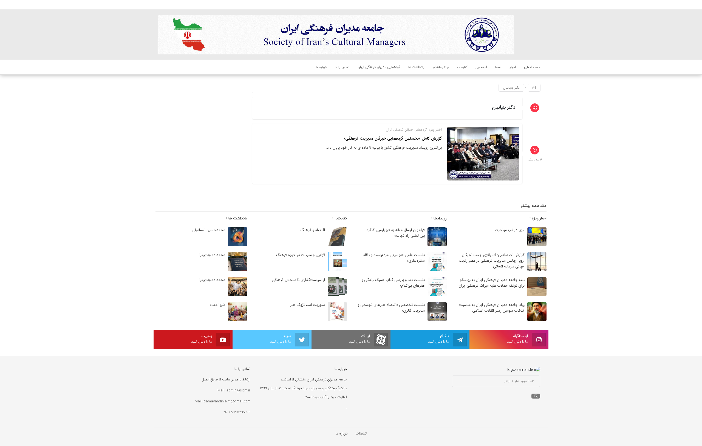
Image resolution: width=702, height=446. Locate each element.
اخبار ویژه (435, 129)
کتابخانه (340, 218)
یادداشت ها (237, 218)
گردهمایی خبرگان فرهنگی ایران (406, 129)
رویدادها (439, 218)
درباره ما (341, 433)
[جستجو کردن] (535, 396)
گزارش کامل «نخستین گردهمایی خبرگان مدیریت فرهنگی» (393, 138)
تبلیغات (361, 433)
